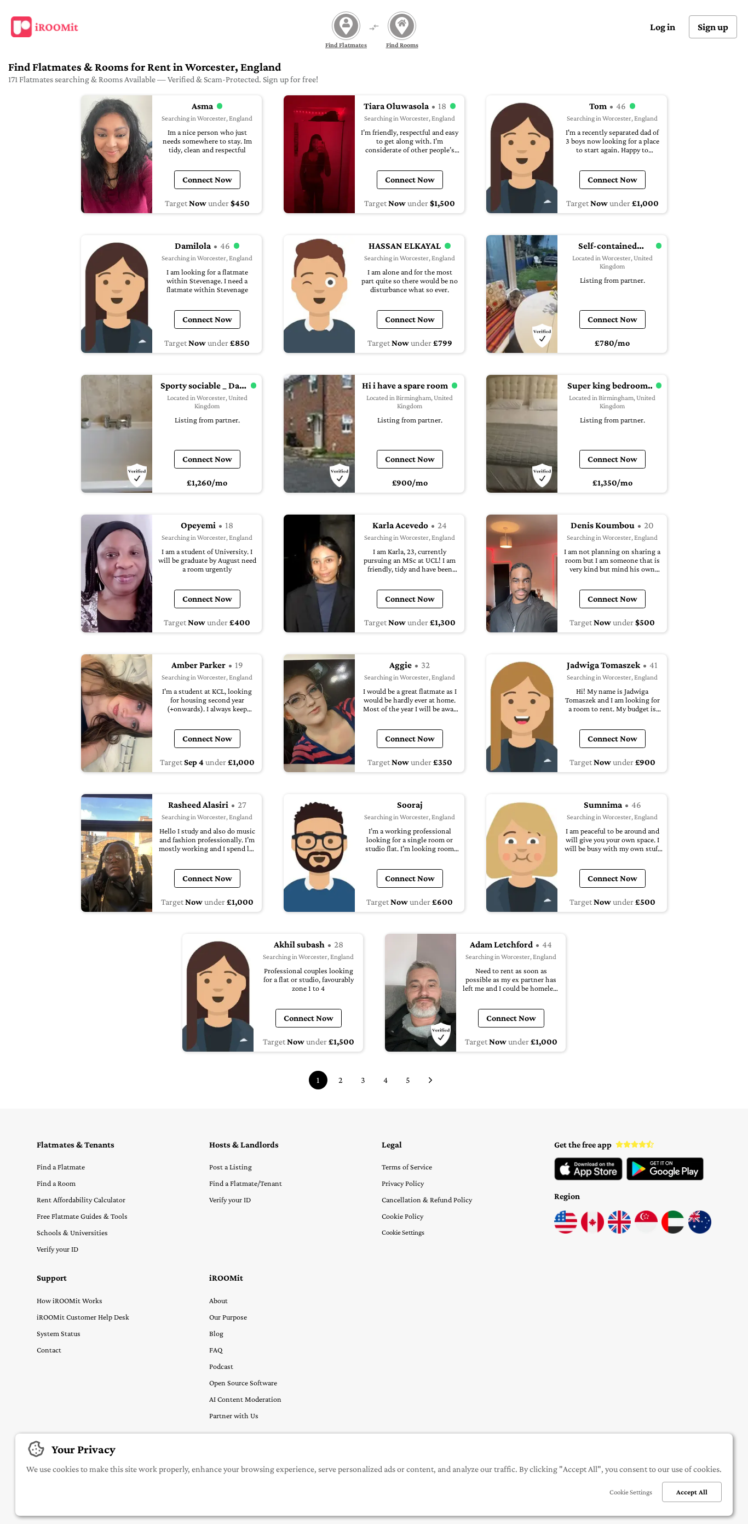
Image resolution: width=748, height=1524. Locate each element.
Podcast (221, 1366)
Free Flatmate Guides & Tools (82, 1216)
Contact (49, 1349)
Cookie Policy (402, 1216)
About (218, 1300)
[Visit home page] (44, 26)
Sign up (713, 26)
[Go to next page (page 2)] (430, 1080)
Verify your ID (57, 1249)
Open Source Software (243, 1382)
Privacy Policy (403, 1183)
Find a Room (56, 1183)
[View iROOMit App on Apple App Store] (588, 1177)
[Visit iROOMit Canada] (592, 1230)
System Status (58, 1333)
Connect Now (207, 179)
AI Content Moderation (245, 1399)
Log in (662, 26)
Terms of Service (407, 1166)
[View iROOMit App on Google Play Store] (665, 1177)
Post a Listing (230, 1166)
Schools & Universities (72, 1232)
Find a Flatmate (61, 1166)
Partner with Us (233, 1415)
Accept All (691, 1492)
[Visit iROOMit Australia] (699, 1230)
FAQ (215, 1349)
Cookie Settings (403, 1232)
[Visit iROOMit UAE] (672, 1230)
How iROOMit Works (69, 1300)
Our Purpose (228, 1316)
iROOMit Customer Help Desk (83, 1316)
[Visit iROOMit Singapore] (646, 1230)
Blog (216, 1333)
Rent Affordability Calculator (81, 1199)
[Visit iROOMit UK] (619, 1230)
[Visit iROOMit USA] (565, 1230)
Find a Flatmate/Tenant (245, 1183)
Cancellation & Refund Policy (427, 1199)
